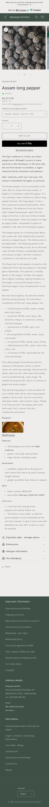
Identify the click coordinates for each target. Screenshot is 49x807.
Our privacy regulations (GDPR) (19, 646)
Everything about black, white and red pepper (22, 728)
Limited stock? (11, 751)
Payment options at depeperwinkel (20, 658)
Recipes (8, 770)
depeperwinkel (20, 802)
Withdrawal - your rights (16, 633)
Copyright (9, 670)
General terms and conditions (18, 627)
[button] (5, 17)
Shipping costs (17, 104)
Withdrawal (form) (13, 639)
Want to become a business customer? (22, 621)
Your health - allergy (14, 745)
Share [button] (7, 567)
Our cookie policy (13, 664)
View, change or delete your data (20, 652)
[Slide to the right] (30, 75)
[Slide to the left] (19, 75)
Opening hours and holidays (18, 608)
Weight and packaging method (14, 109)
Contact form (11, 764)
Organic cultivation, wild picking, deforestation (20, 737)
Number (5, 121)
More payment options (24, 150)
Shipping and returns (14, 615)
